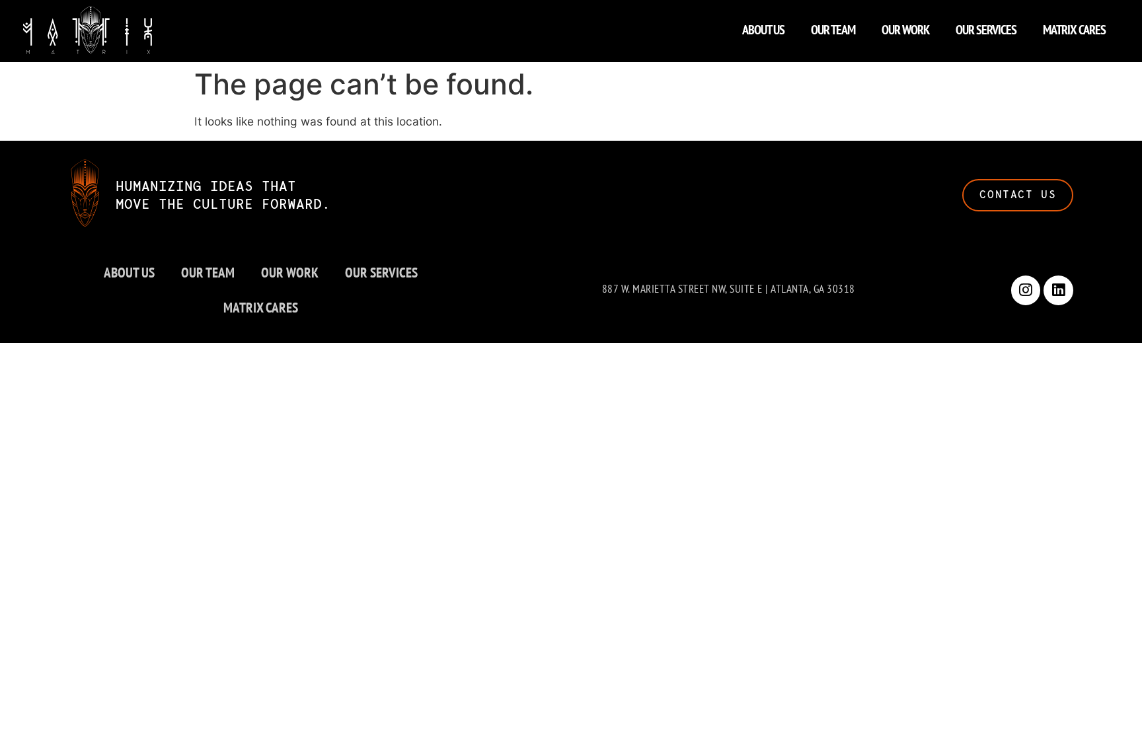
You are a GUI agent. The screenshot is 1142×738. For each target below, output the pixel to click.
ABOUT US (763, 29)
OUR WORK (905, 29)
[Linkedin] (1058, 290)
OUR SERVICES (986, 29)
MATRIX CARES (1074, 29)
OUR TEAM (833, 29)
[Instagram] (1026, 290)
